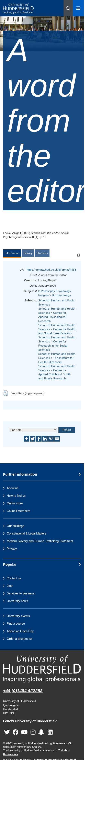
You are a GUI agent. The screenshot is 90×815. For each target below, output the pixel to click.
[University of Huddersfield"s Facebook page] (15, 732)
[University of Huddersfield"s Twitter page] (7, 732)
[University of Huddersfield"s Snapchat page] (42, 732)
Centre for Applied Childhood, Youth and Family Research (54, 374)
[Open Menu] (78, 8)
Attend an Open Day (20, 631)
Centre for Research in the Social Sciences (52, 345)
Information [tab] (12, 253)
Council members (18, 511)
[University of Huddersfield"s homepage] (42, 668)
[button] (68, 8)
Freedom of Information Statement (54, 760)
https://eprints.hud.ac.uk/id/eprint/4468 (51, 269)
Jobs (10, 585)
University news (17, 601)
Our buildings (15, 526)
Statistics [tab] (42, 253)
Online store (15, 503)
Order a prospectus (20, 638)
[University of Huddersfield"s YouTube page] (24, 732)
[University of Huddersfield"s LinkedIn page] (50, 732)
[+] (78, 254)
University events (18, 616)
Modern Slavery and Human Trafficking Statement (40, 541)
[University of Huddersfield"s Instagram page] (33, 732)
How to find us (16, 495)
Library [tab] (27, 253)
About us (13, 488)
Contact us (14, 578)
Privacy (12, 548)
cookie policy (22, 760)
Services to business (21, 593)
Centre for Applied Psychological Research (52, 317)
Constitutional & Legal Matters (26, 533)
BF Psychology (61, 295)
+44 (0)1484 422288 (23, 690)
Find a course (16, 623)
